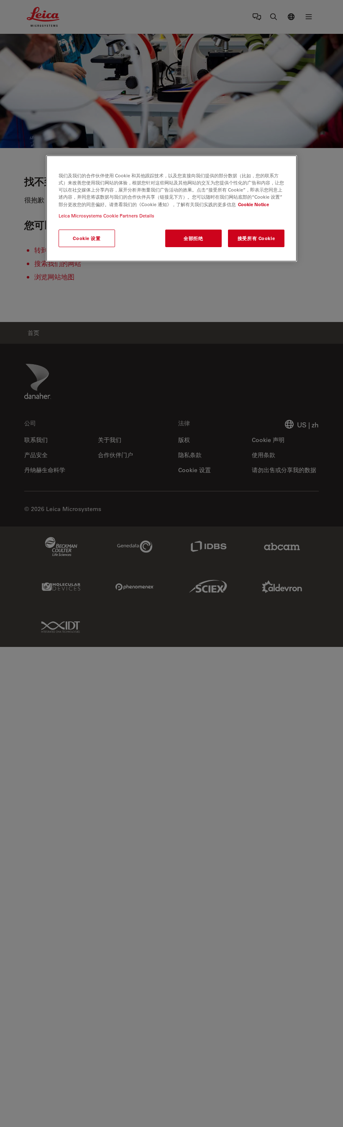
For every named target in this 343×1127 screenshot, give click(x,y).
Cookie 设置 (86, 238)
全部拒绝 (193, 238)
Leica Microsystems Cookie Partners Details (106, 215)
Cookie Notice (253, 204)
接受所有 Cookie (256, 238)
